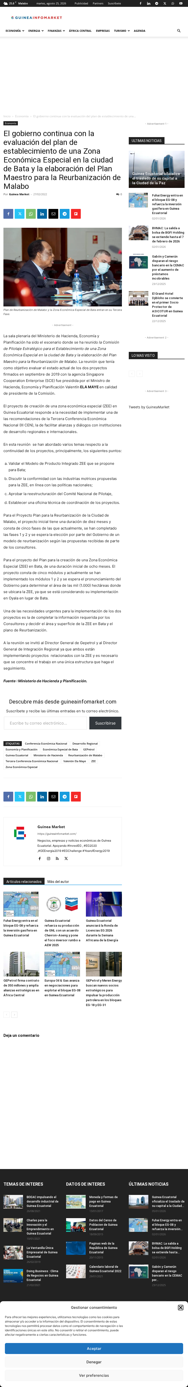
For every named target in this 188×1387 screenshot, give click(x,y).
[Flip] (76, 214)
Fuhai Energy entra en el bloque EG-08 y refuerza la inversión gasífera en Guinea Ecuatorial (167, 204)
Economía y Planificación (21, 749)
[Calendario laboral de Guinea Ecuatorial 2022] (76, 1271)
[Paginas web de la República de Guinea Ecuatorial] (76, 1248)
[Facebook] (140, 3)
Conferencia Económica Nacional (46, 743)
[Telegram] (156, 3)
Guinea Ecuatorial (17, 755)
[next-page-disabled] (140, 374)
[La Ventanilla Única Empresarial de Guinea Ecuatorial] (13, 1252)
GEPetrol (88, 749)
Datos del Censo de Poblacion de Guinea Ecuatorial (103, 1225)
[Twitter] (164, 3)
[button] (180, 1307)
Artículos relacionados (24, 882)
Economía (13, 31)
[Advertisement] (94, 77)
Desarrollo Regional (85, 743)
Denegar (94, 1362)
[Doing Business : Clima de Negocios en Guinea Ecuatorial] (13, 1276)
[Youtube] (181, 3)
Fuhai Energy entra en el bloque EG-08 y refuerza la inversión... (167, 1225)
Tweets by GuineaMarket (149, 407)
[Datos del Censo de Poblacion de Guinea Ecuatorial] (76, 1225)
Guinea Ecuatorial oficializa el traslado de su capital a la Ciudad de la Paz (156, 178)
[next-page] (14, 1015)
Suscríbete (114, 3)
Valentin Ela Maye (74, 761)
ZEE (93, 761)
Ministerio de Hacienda (48, 755)
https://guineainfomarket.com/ (56, 833)
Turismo (120, 31)
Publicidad (81, 3)
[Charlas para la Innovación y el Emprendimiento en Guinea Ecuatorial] (13, 1225)
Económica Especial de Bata (60, 749)
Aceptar (94, 1348)
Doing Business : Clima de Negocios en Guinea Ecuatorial (42, 1275)
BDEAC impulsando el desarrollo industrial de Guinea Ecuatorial (43, 1201)
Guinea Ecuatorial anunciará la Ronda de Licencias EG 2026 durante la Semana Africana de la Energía (102, 930)
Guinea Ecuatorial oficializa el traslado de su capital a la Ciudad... (168, 1201)
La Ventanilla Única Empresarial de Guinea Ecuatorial (42, 1252)
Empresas (103, 31)
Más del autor (58, 882)
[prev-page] (6, 1015)
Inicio (7, 116)
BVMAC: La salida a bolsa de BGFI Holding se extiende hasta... (167, 1248)
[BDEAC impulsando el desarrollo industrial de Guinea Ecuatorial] (13, 1202)
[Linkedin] (148, 3)
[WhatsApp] (172, 3)
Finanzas (54, 31)
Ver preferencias (94, 1375)
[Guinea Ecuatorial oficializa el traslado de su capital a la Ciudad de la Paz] (157, 169)
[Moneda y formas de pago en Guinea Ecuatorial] (76, 1202)
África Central (80, 31)
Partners (98, 3)
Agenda (139, 31)
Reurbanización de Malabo (85, 755)
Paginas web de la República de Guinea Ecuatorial (103, 1248)
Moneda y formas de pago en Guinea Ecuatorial (103, 1201)
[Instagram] (50, 859)
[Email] (53, 214)
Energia (34, 31)
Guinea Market (19, 194)
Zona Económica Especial (21, 767)
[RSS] (59, 859)
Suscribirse (105, 723)
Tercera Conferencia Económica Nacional (32, 761)
